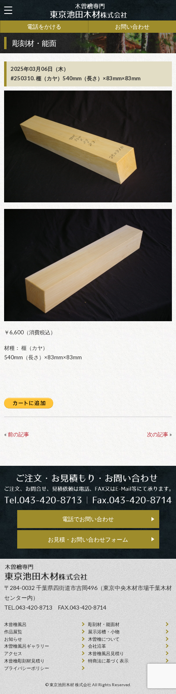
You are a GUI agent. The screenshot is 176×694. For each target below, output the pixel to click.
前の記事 (18, 434)
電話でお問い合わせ (88, 518)
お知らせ (13, 639)
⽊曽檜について (104, 639)
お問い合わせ (132, 26)
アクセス (13, 653)
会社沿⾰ (97, 646)
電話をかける (44, 26)
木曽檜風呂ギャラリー (26, 646)
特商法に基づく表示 (108, 661)
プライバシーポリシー (26, 668)
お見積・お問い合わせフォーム (88, 539)
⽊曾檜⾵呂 (15, 624)
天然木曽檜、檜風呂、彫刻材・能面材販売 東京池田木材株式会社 (88, 10)
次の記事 (157, 434)
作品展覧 (13, 631)
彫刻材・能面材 (104, 624)
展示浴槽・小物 (104, 631)
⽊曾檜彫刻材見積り (24, 661)
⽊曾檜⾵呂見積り (106, 653)
